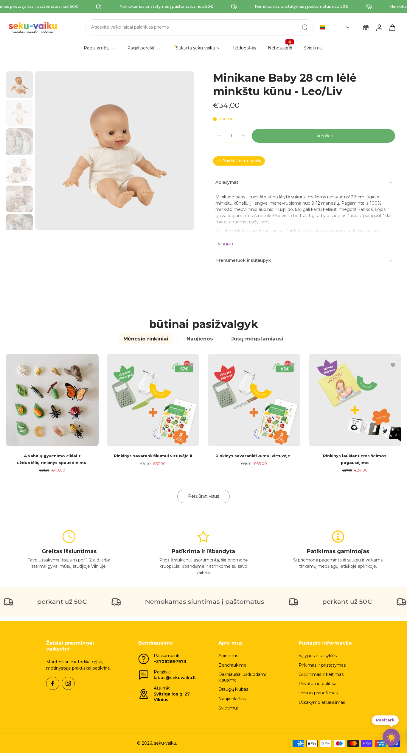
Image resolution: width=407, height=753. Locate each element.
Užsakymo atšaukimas (322, 702)
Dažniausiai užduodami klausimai (242, 677)
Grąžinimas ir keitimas (321, 674)
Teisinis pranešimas (318, 693)
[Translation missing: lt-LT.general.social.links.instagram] (68, 683)
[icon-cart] (392, 27)
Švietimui (228, 708)
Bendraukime (232, 665)
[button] (335, 27)
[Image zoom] (114, 150)
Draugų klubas (233, 689)
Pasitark (385, 719)
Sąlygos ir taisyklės (318, 655)
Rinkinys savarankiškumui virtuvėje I (254, 456)
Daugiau (224, 243)
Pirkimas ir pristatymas (322, 665)
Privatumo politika (317, 683)
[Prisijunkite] (379, 27)
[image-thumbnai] (19, 84)
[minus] (219, 136)
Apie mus (228, 655)
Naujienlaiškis (232, 698)
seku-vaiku (165, 743)
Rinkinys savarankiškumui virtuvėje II (153, 456)
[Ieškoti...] (305, 27)
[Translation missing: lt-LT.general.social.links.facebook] (52, 683)
